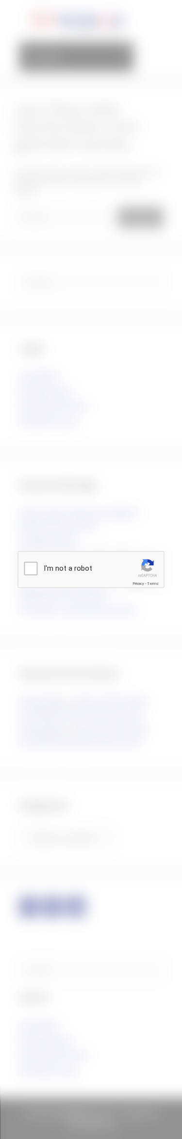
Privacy (138, 583)
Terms (153, 583)
